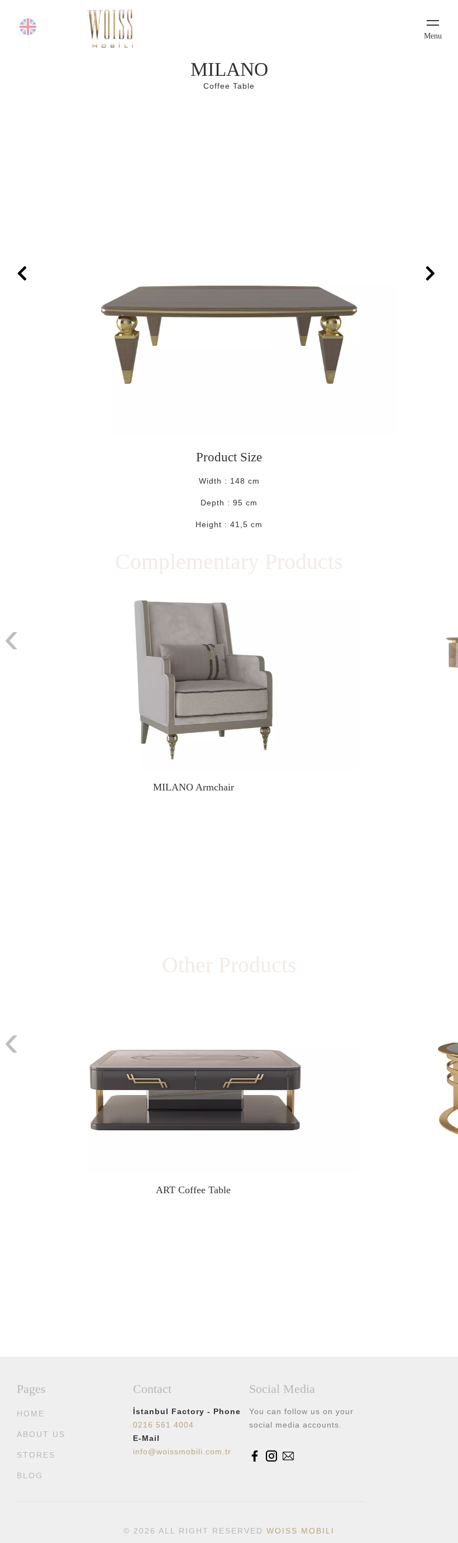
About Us (41, 1434)
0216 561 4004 (163, 1424)
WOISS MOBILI (300, 1530)
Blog (30, 1475)
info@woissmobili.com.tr (182, 1451)
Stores (36, 1454)
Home (31, 1413)
